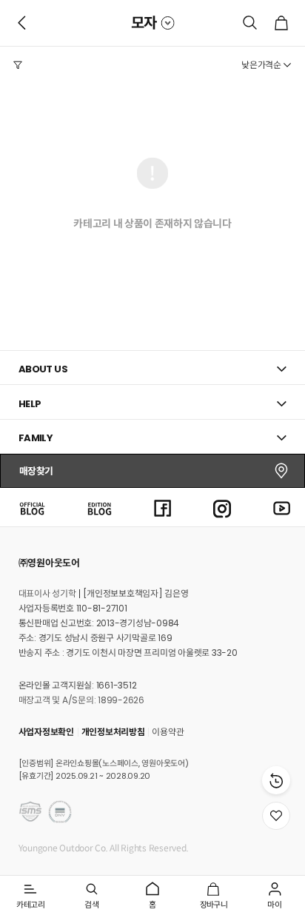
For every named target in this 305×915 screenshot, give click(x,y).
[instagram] (222, 506)
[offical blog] (32, 506)
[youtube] (282, 506)
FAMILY (36, 438)
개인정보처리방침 (113, 731)
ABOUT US (43, 369)
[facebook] (163, 506)
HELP (30, 404)
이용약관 (168, 731)
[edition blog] (99, 506)
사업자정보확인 (46, 731)
